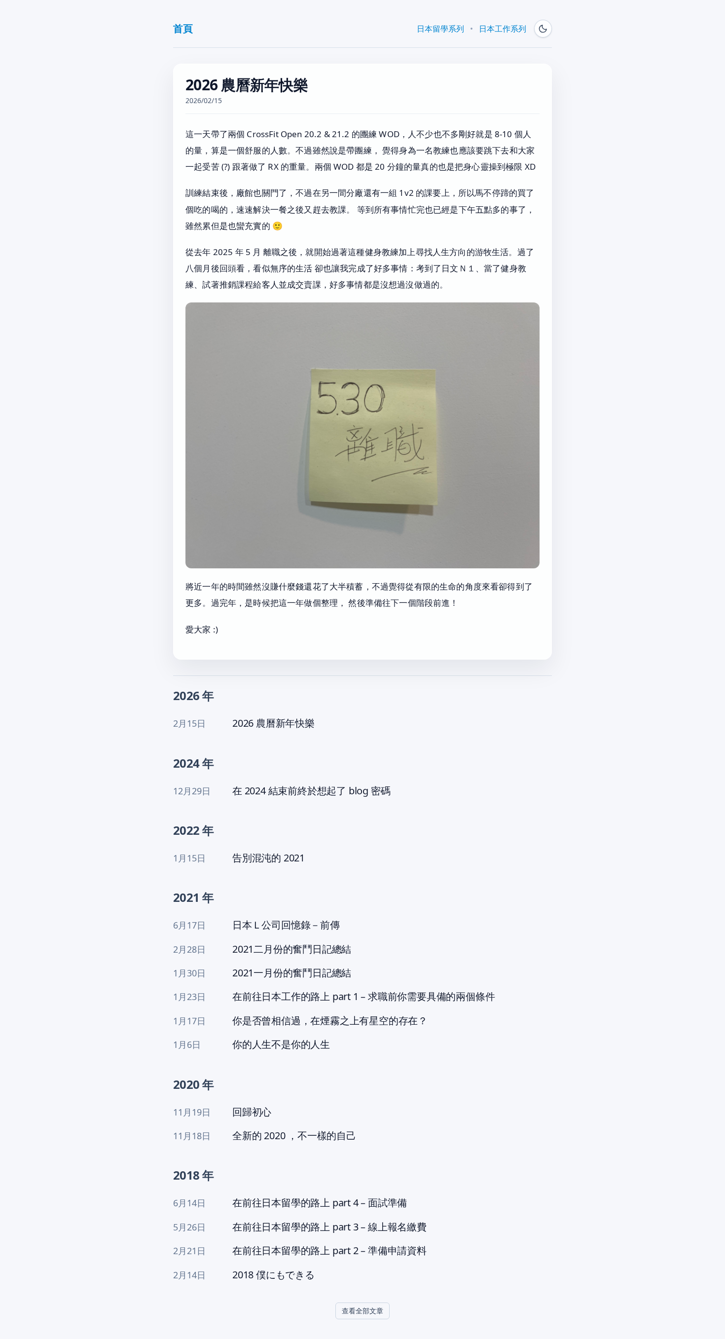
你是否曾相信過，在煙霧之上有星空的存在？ (330, 1021)
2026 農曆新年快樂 (273, 723)
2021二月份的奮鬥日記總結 (291, 949)
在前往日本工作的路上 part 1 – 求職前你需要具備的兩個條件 (363, 997)
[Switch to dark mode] (543, 28)
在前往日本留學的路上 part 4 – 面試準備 (319, 1203)
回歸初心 (251, 1112)
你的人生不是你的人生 (281, 1044)
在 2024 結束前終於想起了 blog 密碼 (311, 791)
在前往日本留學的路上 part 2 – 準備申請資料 (329, 1251)
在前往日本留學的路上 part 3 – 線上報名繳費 (329, 1227)
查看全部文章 (362, 1310)
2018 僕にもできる (273, 1275)
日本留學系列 (440, 28)
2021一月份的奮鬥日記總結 (291, 973)
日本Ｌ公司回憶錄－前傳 (286, 925)
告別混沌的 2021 (268, 858)
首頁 (182, 28)
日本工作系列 (502, 28)
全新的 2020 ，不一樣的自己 (294, 1136)
